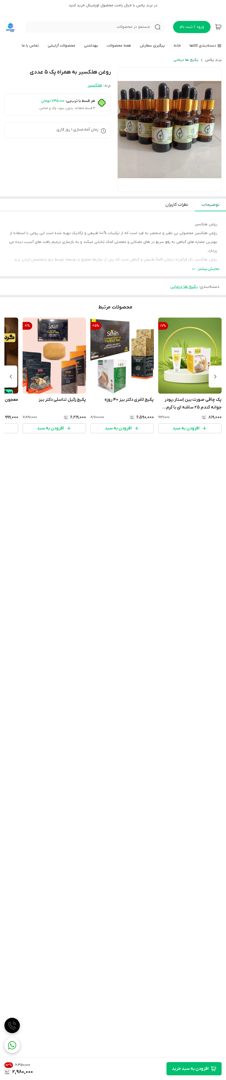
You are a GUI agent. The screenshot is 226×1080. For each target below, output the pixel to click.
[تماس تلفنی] (12, 1025)
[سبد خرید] (218, 27)
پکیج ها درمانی (186, 60)
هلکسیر (95, 85)
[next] (10, 377)
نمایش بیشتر (208, 269)
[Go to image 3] (165, 186)
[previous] (215, 377)
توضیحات (210, 204)
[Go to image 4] (161, 186)
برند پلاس (213, 60)
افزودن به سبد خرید (190, 1068)
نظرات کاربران (176, 204)
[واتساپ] (12, 1045)
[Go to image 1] (176, 186)
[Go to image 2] (169, 186)
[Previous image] (125, 129)
